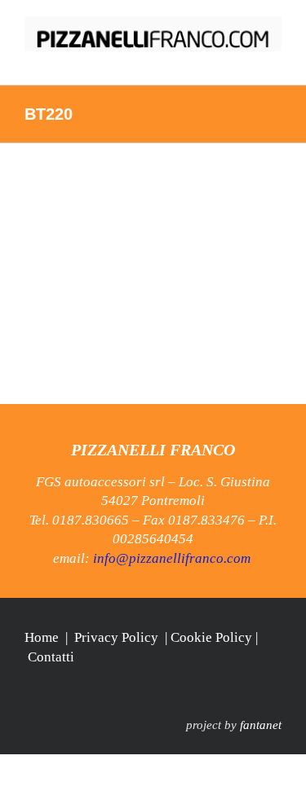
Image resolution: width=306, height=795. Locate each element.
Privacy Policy (116, 637)
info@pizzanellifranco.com (172, 558)
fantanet (261, 724)
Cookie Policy (211, 637)
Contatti (51, 657)
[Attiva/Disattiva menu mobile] (275, 59)
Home (41, 637)
